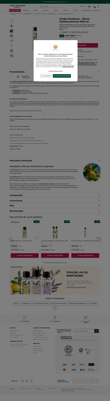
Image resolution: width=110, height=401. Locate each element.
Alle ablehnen (45, 75)
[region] (56, 60)
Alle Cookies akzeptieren (62, 75)
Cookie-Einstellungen (55, 71)
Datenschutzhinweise (68, 66)
